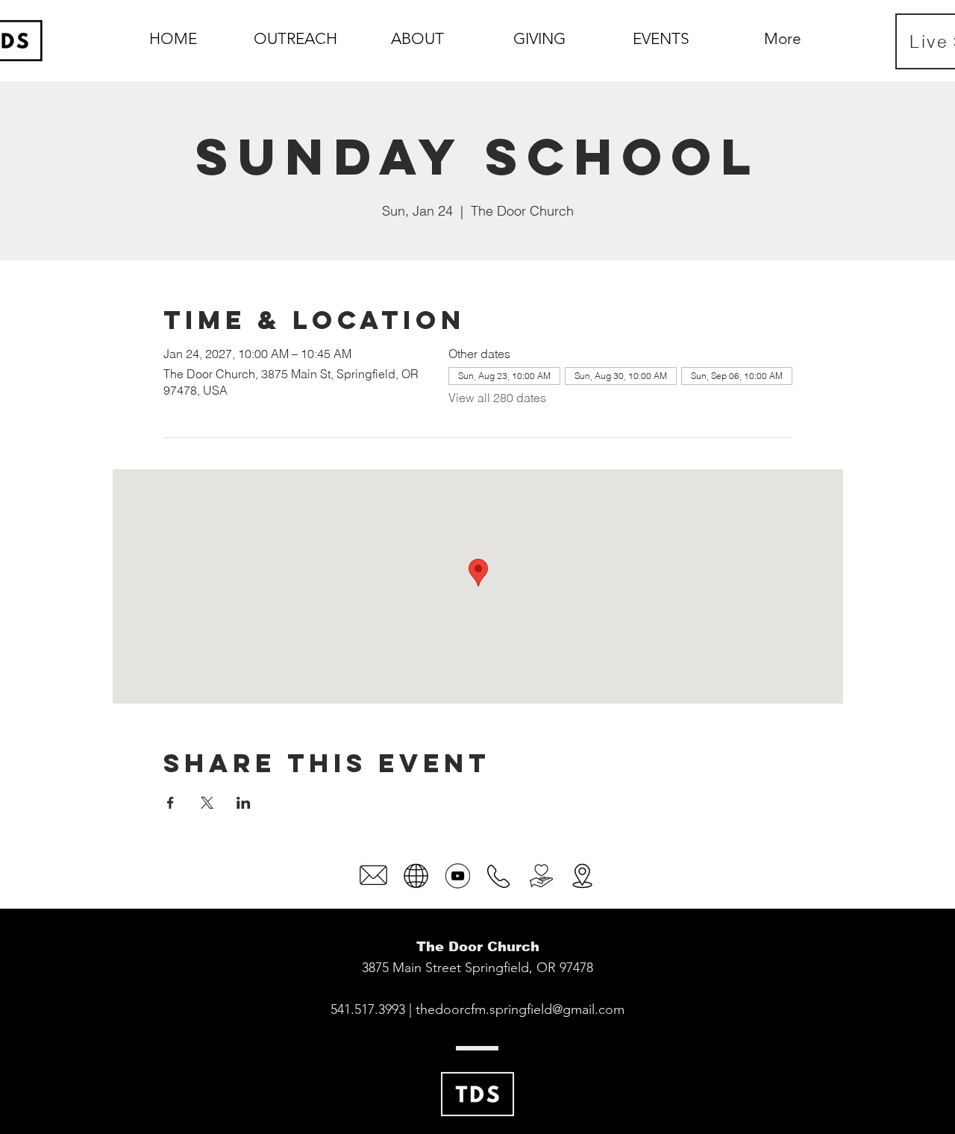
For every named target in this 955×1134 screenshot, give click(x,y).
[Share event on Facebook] (170, 803)
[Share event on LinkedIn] (244, 803)
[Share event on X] (207, 803)
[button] (417, 32)
